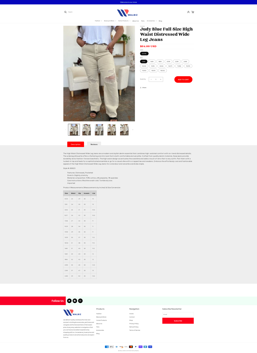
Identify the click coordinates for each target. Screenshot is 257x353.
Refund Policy (134, 327)
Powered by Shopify (133, 350)
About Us (99, 324)
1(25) (153, 66)
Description (76, 144)
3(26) (161, 66)
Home (131, 314)
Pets (97, 327)
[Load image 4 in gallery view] (111, 129)
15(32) (162, 70)
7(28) (179, 66)
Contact (132, 317)
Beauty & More (101, 317)
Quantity (143, 79)
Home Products (101, 320)
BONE (144, 53)
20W (168, 61)
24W (185, 61)
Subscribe (178, 321)
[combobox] (75, 12)
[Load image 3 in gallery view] (99, 129)
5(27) (170, 66)
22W (176, 61)
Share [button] (144, 87)
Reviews (94, 144)
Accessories (100, 330)
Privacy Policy (134, 324)
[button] (98, 21)
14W (143, 61)
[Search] (65, 12)
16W (151, 61)
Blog (97, 333)
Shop (131, 320)
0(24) (144, 66)
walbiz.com (125, 350)
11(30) (144, 70)
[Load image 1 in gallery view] (74, 129)
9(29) (188, 66)
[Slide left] (65, 129)
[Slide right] (133, 129)
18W (160, 61)
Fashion (98, 314)
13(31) (153, 70)
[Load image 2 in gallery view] (86, 129)
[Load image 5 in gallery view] (124, 129)
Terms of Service (134, 330)
